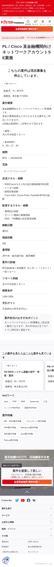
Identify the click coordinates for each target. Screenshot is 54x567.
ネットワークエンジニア (15, 171)
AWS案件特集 (10, 434)
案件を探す (7, 508)
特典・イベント (9, 529)
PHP (15, 401)
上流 (45, 401)
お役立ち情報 (8, 522)
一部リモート (10, 84)
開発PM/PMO (30, 408)
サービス (6, 515)
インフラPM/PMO (12, 408)
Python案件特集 (11, 440)
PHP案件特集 (10, 427)
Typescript (34, 401)
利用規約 (5, 547)
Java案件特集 (27, 434)
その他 (5, 536)
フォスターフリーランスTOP (13, 38)
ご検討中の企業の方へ (10, 552)
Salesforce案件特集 (29, 427)
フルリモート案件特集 (36, 421)
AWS (23, 401)
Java (6, 401)
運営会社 (5, 542)
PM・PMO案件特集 (13, 421)
